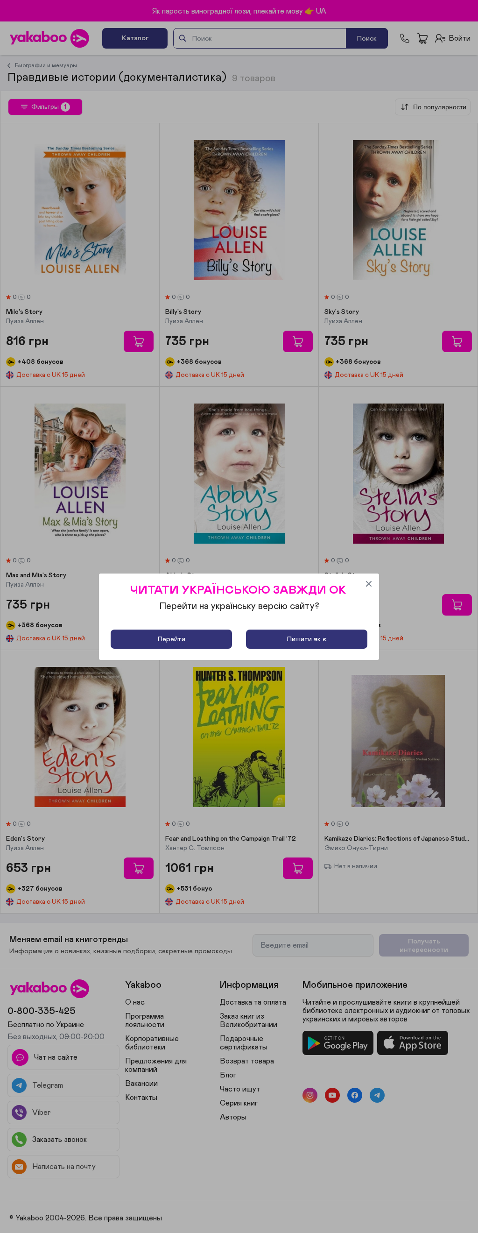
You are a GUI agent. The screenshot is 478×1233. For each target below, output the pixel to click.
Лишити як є (307, 639)
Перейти (171, 639)
